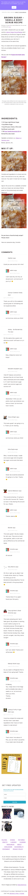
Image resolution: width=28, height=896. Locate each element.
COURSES (23, 842)
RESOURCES (10, 844)
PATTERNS (21, 840)
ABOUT (19, 844)
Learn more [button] (20, 3)
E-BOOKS (13, 842)
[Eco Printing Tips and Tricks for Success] (7, 826)
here (10, 26)
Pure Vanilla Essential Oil (12, 131)
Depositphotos (22, 884)
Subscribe (14, 802)
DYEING (12, 840)
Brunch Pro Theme (17, 893)
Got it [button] (14, 7)
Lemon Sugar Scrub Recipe (14, 32)
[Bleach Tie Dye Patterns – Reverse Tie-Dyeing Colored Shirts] (7, 814)
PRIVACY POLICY (18, 849)
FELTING (4, 840)
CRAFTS (4, 842)
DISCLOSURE (8, 847)
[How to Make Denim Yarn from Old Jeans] (19, 814)
